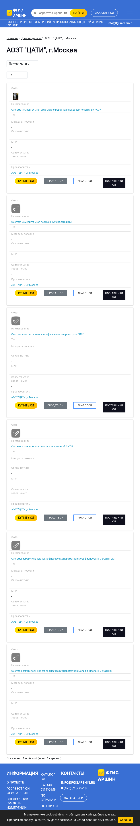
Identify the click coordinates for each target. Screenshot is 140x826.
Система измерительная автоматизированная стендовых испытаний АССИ (56, 109)
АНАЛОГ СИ (85, 180)
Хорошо (125, 819)
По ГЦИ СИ (49, 806)
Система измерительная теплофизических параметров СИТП (47, 334)
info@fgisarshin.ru (120, 23)
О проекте (15, 782)
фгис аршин (108, 776)
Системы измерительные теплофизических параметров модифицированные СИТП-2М (62, 558)
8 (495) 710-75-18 (74, 788)
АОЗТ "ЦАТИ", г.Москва (24, 172)
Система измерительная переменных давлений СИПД (43, 221)
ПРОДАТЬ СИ (55, 180)
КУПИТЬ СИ (26, 181)
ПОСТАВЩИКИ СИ (114, 182)
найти (78, 13)
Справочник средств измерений (17, 803)
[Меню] (129, 13)
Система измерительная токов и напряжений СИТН (42, 446)
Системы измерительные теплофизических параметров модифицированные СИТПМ (61, 670)
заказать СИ (104, 13)
